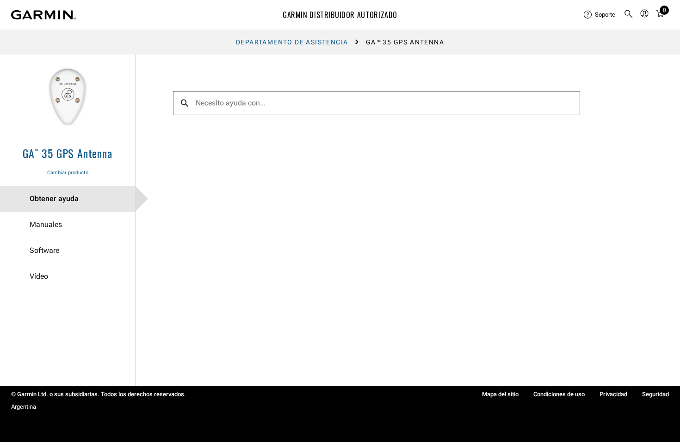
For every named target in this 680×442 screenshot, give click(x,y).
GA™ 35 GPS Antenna (67, 153)
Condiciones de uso (559, 394)
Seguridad (655, 394)
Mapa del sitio (500, 394)
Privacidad (613, 394)
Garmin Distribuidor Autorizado (340, 14)
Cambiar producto (67, 173)
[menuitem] (600, 15)
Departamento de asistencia (292, 42)
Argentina (23, 406)
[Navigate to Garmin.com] (43, 15)
